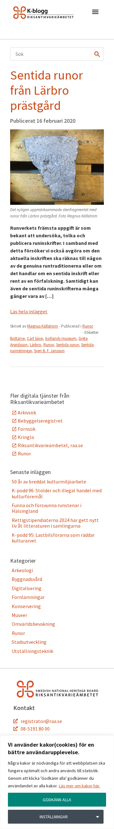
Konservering (26, 606)
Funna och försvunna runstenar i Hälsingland (46, 508)
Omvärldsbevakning (33, 624)
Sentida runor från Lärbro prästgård (46, 90)
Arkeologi (22, 570)
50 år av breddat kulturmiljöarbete (49, 481)
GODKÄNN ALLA (57, 799)
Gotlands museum (60, 338)
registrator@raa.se (41, 721)
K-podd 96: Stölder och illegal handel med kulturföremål (57, 493)
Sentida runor (67, 344)
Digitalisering (26, 588)
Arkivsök (27, 412)
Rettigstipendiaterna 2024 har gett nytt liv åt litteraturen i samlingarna (55, 523)
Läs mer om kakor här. (79, 786)
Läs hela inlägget (29, 311)
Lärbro (35, 344)
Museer (19, 615)
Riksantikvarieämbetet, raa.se (50, 445)
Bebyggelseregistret (40, 420)
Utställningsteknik (32, 651)
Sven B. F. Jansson (49, 350)
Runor (87, 326)
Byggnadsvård (27, 579)
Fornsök (26, 429)
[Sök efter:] (57, 54)
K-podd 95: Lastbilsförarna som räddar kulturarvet (53, 538)
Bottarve (17, 338)
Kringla (26, 437)
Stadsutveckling (29, 642)
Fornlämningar (28, 597)
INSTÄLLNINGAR (54, 817)
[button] (95, 13)
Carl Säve (35, 338)
